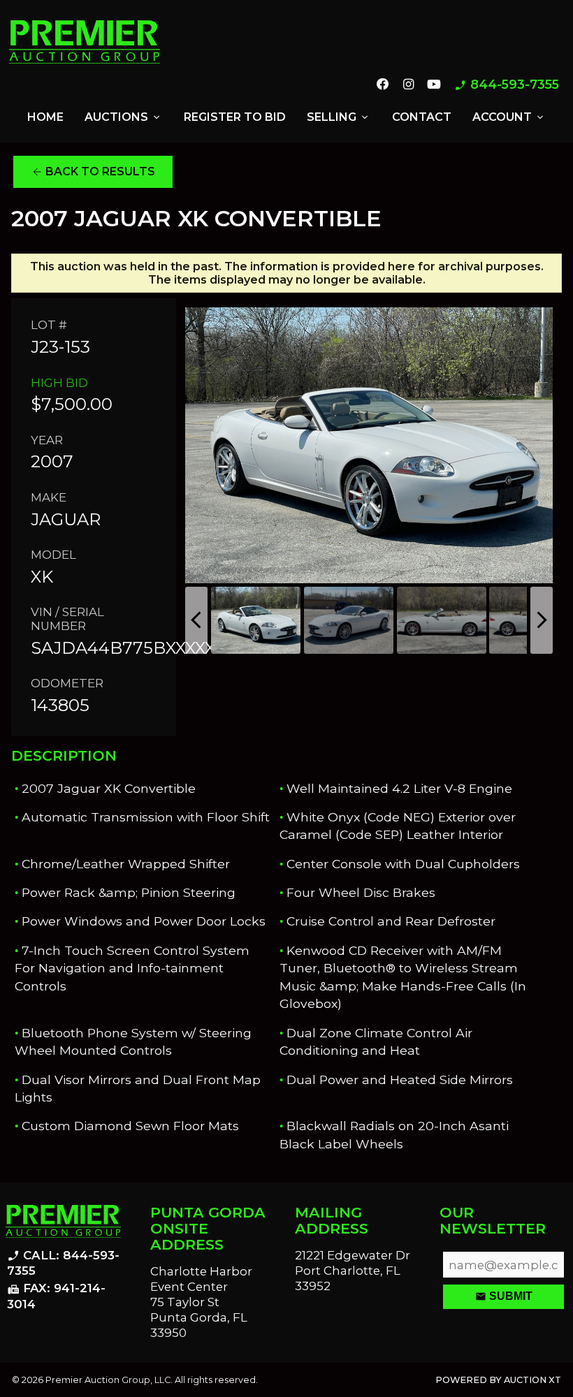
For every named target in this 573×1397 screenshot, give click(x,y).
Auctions (123, 117)
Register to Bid (235, 117)
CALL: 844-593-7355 (63, 1263)
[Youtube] (434, 85)
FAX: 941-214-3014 (56, 1296)
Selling (338, 117)
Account (509, 117)
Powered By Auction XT (498, 1380)
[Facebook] (383, 85)
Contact (421, 117)
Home (45, 117)
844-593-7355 (506, 85)
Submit (503, 1296)
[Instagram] (408, 85)
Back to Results (93, 172)
